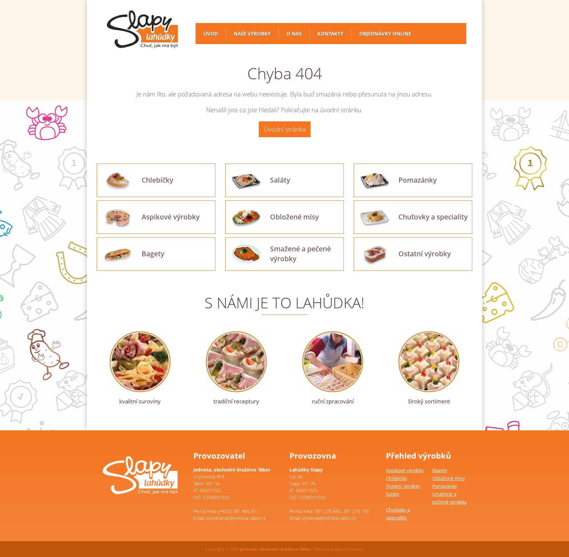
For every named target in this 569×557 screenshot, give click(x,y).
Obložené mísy (448, 478)
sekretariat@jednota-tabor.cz (236, 518)
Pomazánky (444, 486)
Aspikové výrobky (404, 470)
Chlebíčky (396, 478)
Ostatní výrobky (403, 486)
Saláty (392, 494)
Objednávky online (385, 33)
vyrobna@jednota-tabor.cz (329, 518)
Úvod (210, 33)
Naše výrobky (252, 33)
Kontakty (330, 33)
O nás (294, 33)
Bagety (439, 470)
